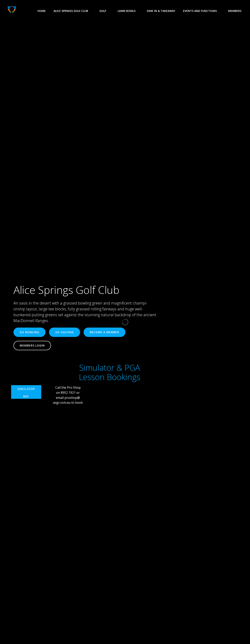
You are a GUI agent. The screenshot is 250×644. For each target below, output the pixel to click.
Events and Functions (200, 11)
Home (42, 11)
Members (234, 11)
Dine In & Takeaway (161, 11)
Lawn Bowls (127, 11)
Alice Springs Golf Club (71, 11)
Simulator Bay (26, 392)
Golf (102, 11)
